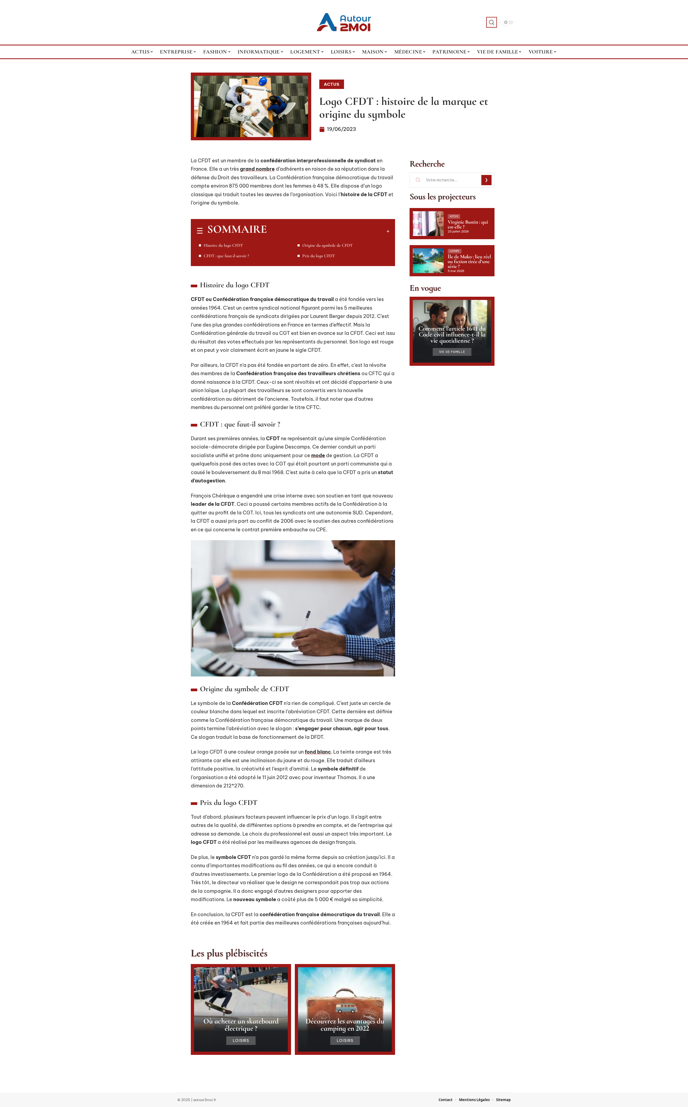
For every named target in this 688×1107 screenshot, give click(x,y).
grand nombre (257, 169)
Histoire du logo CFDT (223, 245)
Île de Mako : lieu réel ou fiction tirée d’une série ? (469, 261)
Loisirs (241, 1040)
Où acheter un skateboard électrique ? (241, 1025)
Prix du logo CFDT (318, 256)
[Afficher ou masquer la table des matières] (328, 231)
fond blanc (318, 752)
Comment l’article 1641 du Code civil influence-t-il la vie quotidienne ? (452, 335)
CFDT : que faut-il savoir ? (226, 256)
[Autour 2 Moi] (344, 22)
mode (318, 455)
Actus (331, 84)
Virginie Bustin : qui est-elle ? (468, 224)
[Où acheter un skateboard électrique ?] (241, 1009)
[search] (491, 22)
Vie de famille (452, 352)
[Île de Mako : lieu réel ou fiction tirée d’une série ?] (428, 260)
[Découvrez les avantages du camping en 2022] (345, 1009)
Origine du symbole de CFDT (327, 245)
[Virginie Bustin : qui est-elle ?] (428, 223)
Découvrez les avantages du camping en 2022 (345, 1025)
